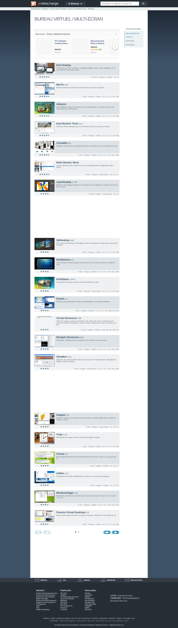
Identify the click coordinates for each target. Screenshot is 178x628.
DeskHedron (63, 259)
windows (43, 580)
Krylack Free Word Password (46, 595)
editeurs (95, 618)
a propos (46, 618)
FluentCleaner (89, 599)
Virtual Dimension (66, 318)
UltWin (60, 473)
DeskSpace (62, 279)
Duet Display (63, 65)
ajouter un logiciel (63, 618)
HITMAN (63, 595)
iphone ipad (111, 580)
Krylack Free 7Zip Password (46, 597)
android (87, 580)
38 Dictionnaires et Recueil (69, 597)
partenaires (103, 618)
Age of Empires (90, 600)
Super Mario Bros (90, 604)
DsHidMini (88, 606)
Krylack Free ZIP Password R (46, 602)
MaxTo (60, 84)
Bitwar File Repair (42, 599)
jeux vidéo (126, 618)
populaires (130, 41)
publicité (112, 618)
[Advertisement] (133, 89)
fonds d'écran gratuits (67, 620)
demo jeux (91, 620)
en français (130, 44)
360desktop (63, 240)
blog (133, 618)
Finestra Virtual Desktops (71, 512)
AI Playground (41, 604)
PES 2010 (63, 602)
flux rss (78, 618)
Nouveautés (114, 601)
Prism (38, 606)
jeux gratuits (81, 620)
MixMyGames (100, 620)
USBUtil (87, 597)
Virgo (59, 434)
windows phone (136, 580)
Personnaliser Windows (58, 9)
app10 (126, 620)
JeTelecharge (35, 9)
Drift (37, 608)
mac (64, 580)
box (72, 618)
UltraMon (61, 356)
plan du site (86, 618)
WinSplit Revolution (67, 337)
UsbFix (87, 608)
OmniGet (88, 593)
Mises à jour (123, 601)
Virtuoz (60, 454)
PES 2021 (63, 593)
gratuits (129, 37)
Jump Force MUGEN (67, 599)
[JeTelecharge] (46, 3)
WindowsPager (65, 493)
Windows (45, 9)
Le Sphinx (63, 609)
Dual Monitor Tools (67, 123)
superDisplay (63, 182)
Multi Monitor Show (67, 162)
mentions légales (102, 625)
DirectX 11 (63, 608)
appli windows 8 (117, 620)
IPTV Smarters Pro (66, 606)
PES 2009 (88, 609)
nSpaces (61, 104)
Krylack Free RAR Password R (46, 600)
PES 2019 (63, 604)
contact (119, 618)
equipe (53, 618)
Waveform (63, 600)
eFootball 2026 (90, 602)
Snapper (61, 415)
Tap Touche (88, 595)
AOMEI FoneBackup (43, 609)
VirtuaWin (62, 143)
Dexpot (60, 298)
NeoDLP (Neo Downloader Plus (47, 593)
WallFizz (108, 620)
